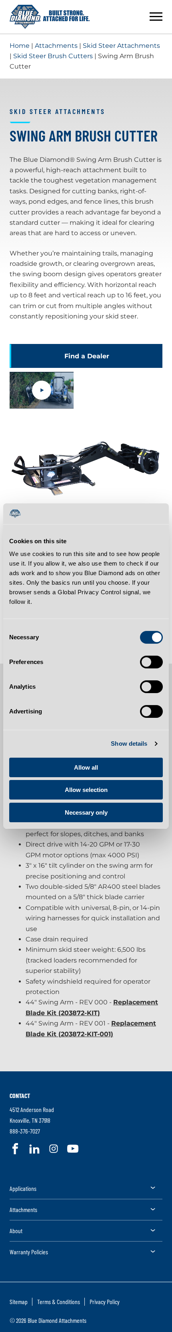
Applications (23, 1188)
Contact (20, 1095)
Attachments (56, 45)
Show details (129, 743)
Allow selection (86, 789)
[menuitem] (86, 1191)
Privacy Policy (105, 1301)
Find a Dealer (86, 356)
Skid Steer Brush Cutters (53, 56)
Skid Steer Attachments (121, 45)
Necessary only (86, 812)
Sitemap (19, 1301)
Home (20, 45)
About (16, 1230)
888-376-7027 (25, 1131)
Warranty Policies (29, 1251)
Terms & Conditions (58, 1301)
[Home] (49, 16)
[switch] (151, 662)
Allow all (86, 767)
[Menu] (156, 16)
